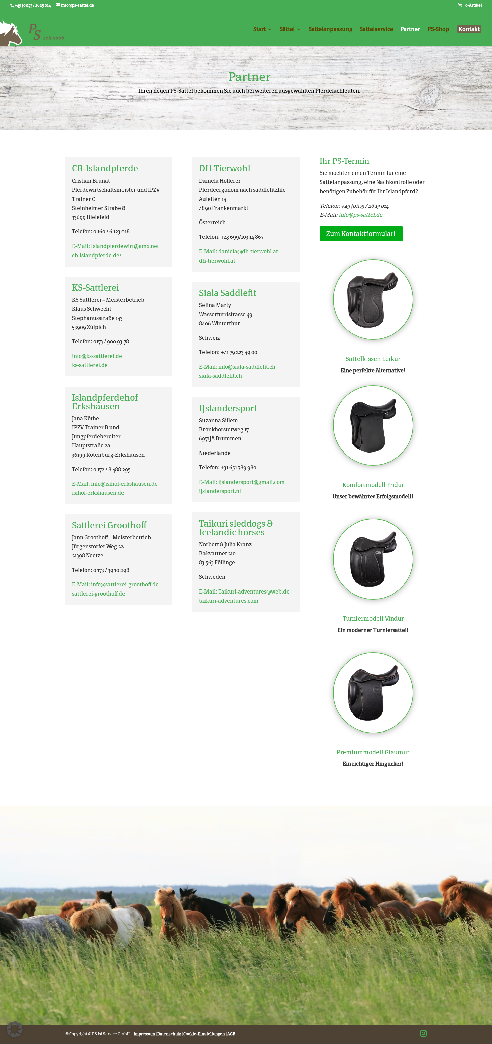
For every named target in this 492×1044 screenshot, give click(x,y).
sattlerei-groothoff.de (98, 593)
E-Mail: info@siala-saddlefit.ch (237, 367)
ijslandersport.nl (220, 491)
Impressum (144, 1034)
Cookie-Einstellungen (204, 1034)
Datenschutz (169, 1034)
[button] (14, 1029)
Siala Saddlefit (227, 293)
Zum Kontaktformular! (361, 234)
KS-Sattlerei (95, 287)
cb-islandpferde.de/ (96, 255)
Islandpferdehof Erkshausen (105, 401)
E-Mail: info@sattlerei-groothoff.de (115, 584)
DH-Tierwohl (224, 168)
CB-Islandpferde (105, 168)
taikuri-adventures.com (228, 601)
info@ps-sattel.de (360, 215)
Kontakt (469, 29)
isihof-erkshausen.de (98, 493)
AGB (231, 1034)
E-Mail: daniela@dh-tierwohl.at (238, 251)
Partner (410, 29)
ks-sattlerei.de (90, 365)
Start (259, 29)
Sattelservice (376, 29)
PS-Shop (438, 29)
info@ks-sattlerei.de (97, 356)
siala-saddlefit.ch (220, 376)
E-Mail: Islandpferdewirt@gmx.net (115, 246)
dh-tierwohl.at (217, 261)
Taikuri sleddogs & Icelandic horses (236, 527)
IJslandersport (228, 408)
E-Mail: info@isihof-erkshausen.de (115, 484)
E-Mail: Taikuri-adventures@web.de (244, 591)
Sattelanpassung (330, 29)
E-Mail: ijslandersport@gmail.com (242, 482)
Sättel (287, 29)
